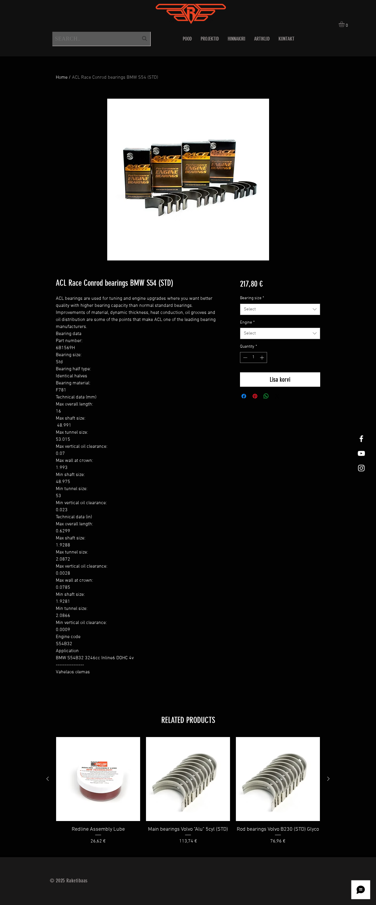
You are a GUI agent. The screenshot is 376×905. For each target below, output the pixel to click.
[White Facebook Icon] (361, 438)
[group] (188, 794)
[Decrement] (244, 357)
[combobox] (101, 39)
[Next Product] (328, 778)
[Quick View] (98, 779)
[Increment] (262, 357)
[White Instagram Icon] (361, 468)
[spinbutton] (253, 357)
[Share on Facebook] (243, 396)
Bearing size (252, 298)
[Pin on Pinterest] (254, 396)
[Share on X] (277, 396)
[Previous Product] (47, 778)
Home (62, 77)
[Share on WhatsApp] (266, 396)
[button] (345, 24)
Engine (247, 322)
